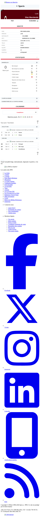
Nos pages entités (13, 231)
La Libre (7, 173)
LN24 (6, 198)
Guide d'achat (12, 229)
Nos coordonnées (13, 211)
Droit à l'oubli (12, 222)
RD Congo (21, 146)
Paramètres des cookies (15, 226)
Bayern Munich (24, 47)
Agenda (6, 190)
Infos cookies (12, 221)
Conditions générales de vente (17, 224)
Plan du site (11, 228)
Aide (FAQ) (11, 208)
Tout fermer (11, 123)
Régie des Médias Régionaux (13, 200)
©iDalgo (2, 160)
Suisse (20, 132)
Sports (21, 6)
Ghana (20, 135)
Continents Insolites (10, 183)
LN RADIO (8, 186)
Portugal (21, 144)
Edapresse (7, 201)
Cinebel (6, 175)
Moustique (7, 180)
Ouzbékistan (22, 149)
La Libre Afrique (9, 181)
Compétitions (20, 112)
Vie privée (11, 219)
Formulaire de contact (14, 209)
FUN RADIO (8, 185)
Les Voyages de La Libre (11, 193)
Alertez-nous (12, 213)
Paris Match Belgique (10, 178)
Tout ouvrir (3, 123)
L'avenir (6, 176)
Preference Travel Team (11, 195)
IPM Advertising (9, 196)
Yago (6, 188)
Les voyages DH (9, 191)
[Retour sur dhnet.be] (20, 2)
